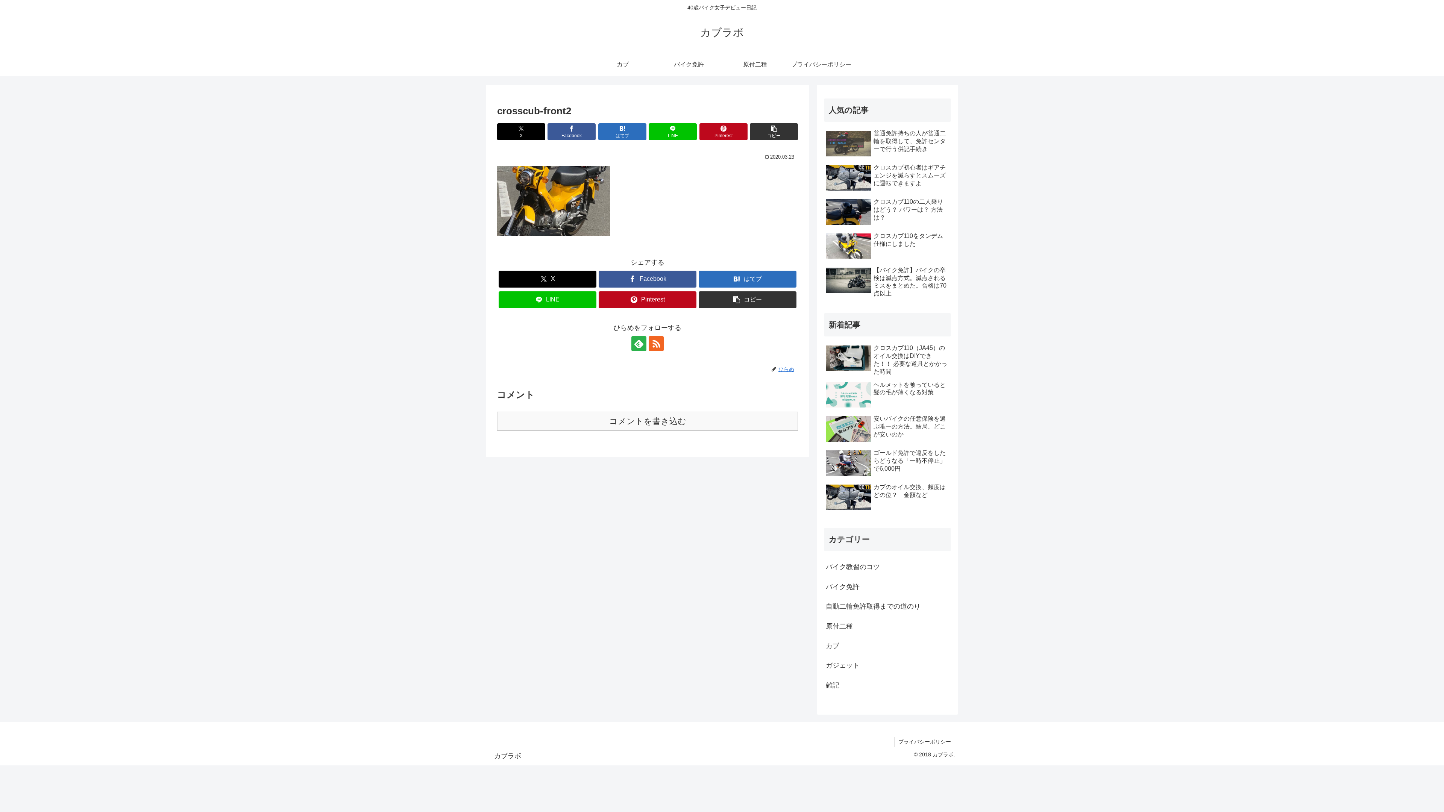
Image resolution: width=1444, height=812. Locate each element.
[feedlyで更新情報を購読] (638, 343)
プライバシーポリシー (924, 742)
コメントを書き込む (647, 421)
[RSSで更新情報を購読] (656, 343)
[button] (774, 131)
